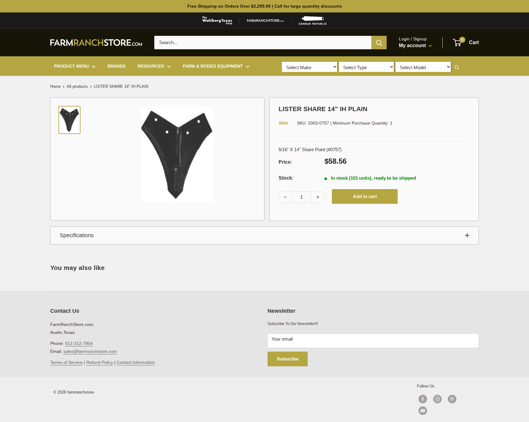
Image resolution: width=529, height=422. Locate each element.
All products (77, 86)
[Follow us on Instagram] (437, 399)
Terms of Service (66, 362)
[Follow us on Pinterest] (452, 399)
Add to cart (365, 196)
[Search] (379, 42)
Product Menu (71, 66)
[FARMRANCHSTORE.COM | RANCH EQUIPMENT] (265, 20)
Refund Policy (99, 362)
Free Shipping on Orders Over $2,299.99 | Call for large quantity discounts (264, 6)
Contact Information (136, 362)
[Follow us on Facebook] (422, 399)
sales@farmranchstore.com (90, 351)
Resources (150, 66)
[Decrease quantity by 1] (285, 197)
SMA (283, 123)
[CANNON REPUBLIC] (312, 20)
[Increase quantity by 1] (317, 197)
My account (413, 45)
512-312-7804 (79, 343)
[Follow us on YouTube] (444, 410)
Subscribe (287, 358)
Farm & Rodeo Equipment (213, 66)
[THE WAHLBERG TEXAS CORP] (217, 20)
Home (55, 86)
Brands (116, 66)
